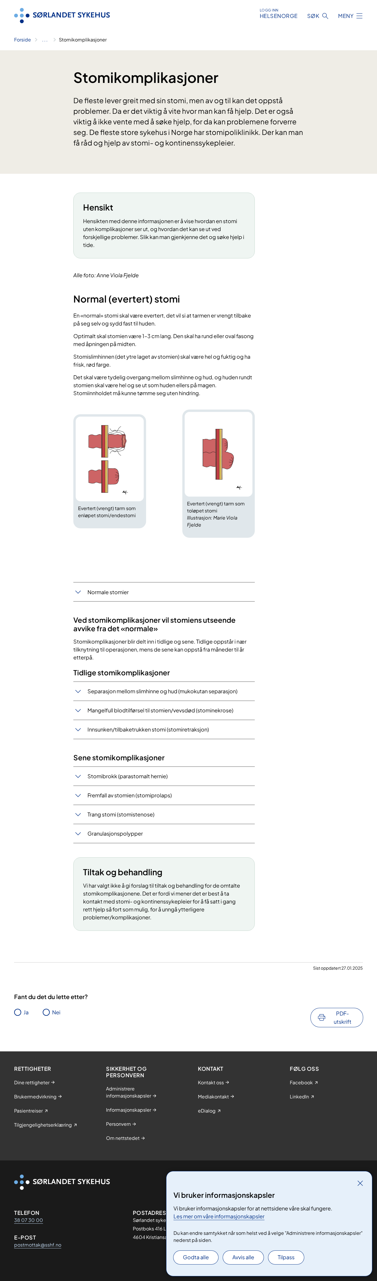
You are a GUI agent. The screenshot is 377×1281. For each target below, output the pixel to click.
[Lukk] (360, 1183)
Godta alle (196, 1257)
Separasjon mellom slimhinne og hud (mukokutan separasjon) (162, 691)
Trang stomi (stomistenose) (120, 814)
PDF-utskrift (342, 1017)
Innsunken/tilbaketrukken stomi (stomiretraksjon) (148, 729)
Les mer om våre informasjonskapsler (218, 1216)
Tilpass (286, 1257)
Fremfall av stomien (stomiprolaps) (129, 795)
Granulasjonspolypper (115, 833)
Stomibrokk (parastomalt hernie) (127, 776)
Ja (26, 1012)
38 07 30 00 (28, 1220)
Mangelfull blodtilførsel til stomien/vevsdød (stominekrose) (160, 710)
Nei (56, 1012)
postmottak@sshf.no (37, 1245)
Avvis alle (243, 1257)
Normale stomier (108, 592)
